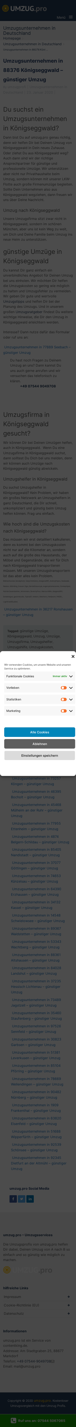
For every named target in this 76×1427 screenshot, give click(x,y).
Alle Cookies (39, 732)
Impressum (66, 765)
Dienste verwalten (39, 720)
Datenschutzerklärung (38, 765)
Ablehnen (40, 744)
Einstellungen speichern (39, 755)
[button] (73, 656)
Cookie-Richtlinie (11, 767)
